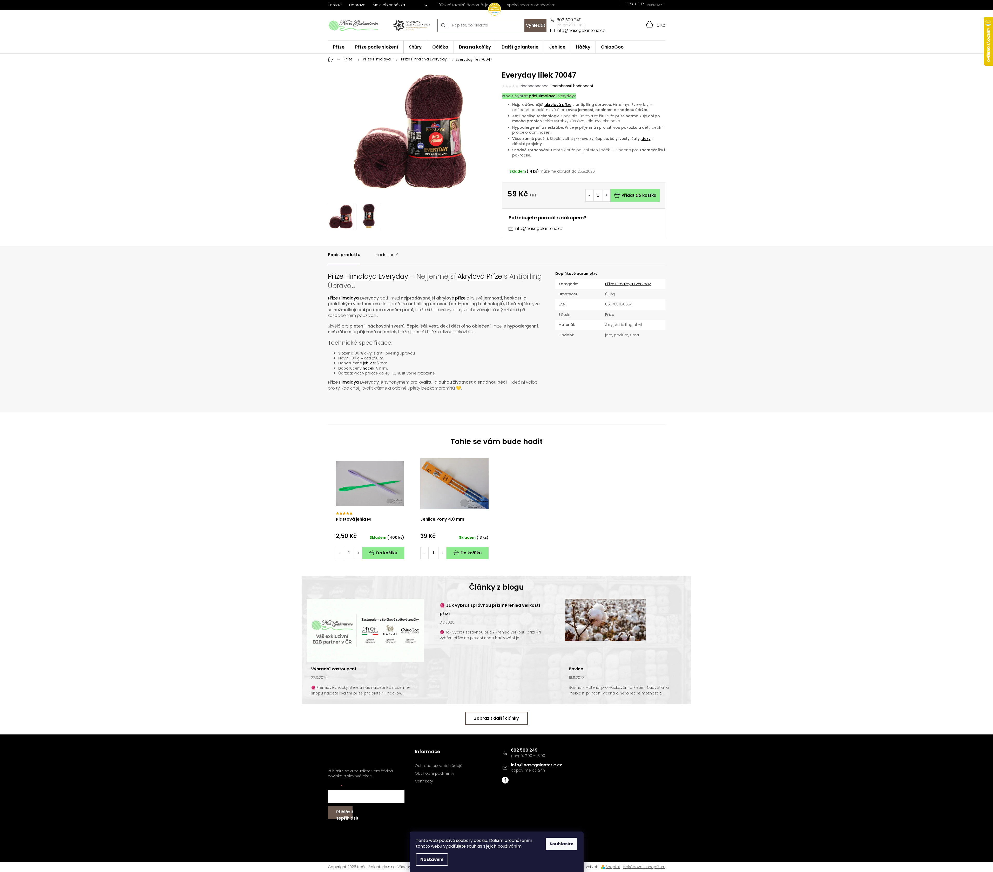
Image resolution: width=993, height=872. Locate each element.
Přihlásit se (344, 814)
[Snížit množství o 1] (589, 195)
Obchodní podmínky (434, 773)
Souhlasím (561, 844)
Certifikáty (424, 781)
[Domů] (330, 59)
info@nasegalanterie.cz (536, 765)
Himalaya (547, 96)
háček (368, 368)
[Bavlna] (605, 619)
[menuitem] (339, 47)
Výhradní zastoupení (333, 669)
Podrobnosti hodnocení (572, 86)
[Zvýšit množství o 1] (606, 195)
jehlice (369, 363)
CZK (629, 4)
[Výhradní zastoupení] (365, 630)
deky (646, 138)
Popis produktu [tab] (344, 255)
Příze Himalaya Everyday (368, 276)
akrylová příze (557, 104)
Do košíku (386, 553)
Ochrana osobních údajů (438, 765)
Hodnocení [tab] (387, 255)
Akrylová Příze (479, 276)
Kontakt (335, 5)
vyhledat (535, 25)
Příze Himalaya (343, 298)
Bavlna (576, 669)
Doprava (357, 5)
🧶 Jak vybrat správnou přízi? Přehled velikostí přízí (490, 609)
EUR (641, 4)
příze (460, 298)
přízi (533, 96)
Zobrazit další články (496, 718)
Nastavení (432, 859)
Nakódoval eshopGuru (644, 866)
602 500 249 (524, 750)
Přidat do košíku (639, 195)
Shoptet (613, 866)
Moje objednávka (389, 5)
